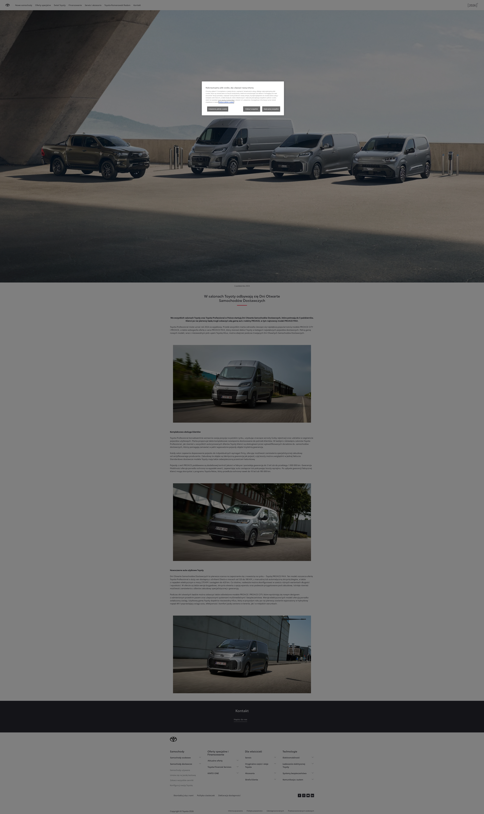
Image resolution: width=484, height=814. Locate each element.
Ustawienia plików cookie (217, 109)
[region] (243, 98)
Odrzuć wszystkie (251, 109)
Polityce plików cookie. (226, 102)
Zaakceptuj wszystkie (271, 109)
